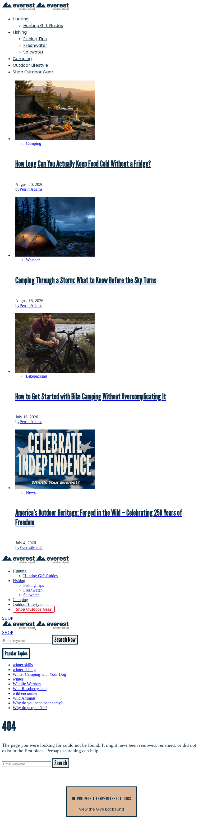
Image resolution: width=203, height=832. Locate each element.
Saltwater (33, 52)
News (31, 492)
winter (18, 679)
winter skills (23, 665)
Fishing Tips (35, 39)
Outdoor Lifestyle (30, 65)
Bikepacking (36, 376)
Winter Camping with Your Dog (39, 674)
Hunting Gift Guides (43, 26)
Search (60, 763)
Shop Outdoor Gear (33, 72)
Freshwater (35, 45)
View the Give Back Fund (101, 809)
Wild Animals (24, 698)
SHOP (7, 618)
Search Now (65, 640)
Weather (33, 260)
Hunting (21, 19)
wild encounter (25, 693)
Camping (22, 59)
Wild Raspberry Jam (30, 688)
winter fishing (24, 669)
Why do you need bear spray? (38, 703)
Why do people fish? (30, 707)
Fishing (20, 32)
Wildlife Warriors (27, 684)
